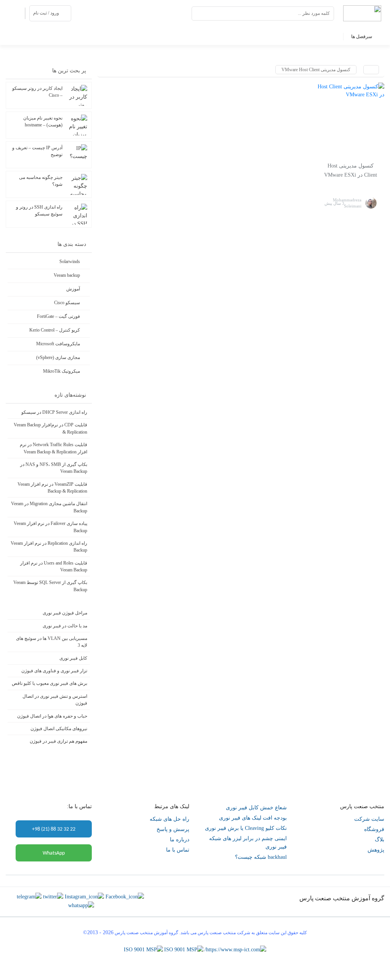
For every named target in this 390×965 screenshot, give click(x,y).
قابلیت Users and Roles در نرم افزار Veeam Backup (53, 566)
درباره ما (179, 839)
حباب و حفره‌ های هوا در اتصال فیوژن (52, 716)
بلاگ (379, 839)
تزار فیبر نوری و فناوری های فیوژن (54, 670)
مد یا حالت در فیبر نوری (65, 625)
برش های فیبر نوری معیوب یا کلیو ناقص (49, 683)
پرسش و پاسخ (173, 829)
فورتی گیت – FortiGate (58, 316)
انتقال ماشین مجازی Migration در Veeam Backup (49, 507)
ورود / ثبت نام (46, 13)
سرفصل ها (361, 36)
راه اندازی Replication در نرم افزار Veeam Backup (49, 547)
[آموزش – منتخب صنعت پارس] (362, 13)
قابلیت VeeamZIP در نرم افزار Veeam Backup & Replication (52, 488)
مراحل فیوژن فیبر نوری (65, 613)
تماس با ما (177, 850)
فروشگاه (374, 829)
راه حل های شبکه (169, 819)
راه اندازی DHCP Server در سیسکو (54, 412)
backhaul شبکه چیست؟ (261, 857)
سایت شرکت (369, 819)
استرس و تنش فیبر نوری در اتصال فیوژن (54, 700)
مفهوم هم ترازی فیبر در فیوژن (58, 741)
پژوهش (376, 850)
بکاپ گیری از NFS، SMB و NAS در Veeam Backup (53, 468)
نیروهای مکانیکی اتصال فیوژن (58, 728)
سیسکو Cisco (67, 302)
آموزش (73, 289)
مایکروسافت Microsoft (58, 343)
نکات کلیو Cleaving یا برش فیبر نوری (246, 828)
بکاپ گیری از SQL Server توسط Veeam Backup (50, 586)
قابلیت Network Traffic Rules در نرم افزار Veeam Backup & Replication (53, 448)
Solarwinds (69, 261)
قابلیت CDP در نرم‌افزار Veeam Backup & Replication (50, 428)
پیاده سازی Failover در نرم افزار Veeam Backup (50, 527)
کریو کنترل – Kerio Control (54, 330)
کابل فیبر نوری (73, 658)
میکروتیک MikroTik (61, 371)
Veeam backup (67, 275)
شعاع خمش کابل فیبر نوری (256, 807)
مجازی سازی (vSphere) (58, 357)
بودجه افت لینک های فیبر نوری (253, 818)
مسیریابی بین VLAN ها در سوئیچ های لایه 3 (51, 642)
